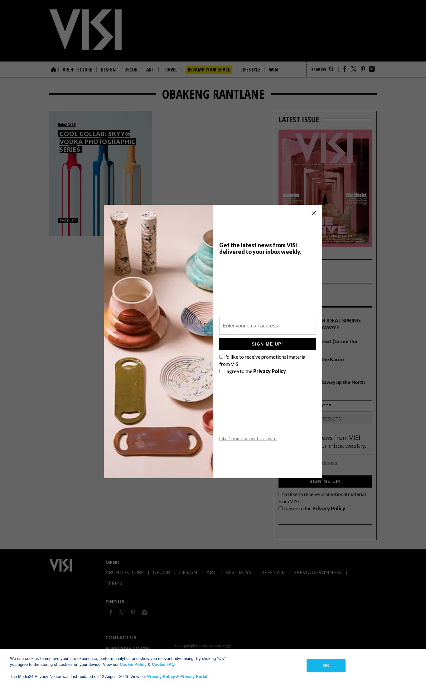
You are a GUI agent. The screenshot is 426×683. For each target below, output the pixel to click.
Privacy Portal (193, 676)
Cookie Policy (133, 664)
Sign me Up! (267, 344)
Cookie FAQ (163, 664)
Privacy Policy (161, 676)
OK (326, 665)
